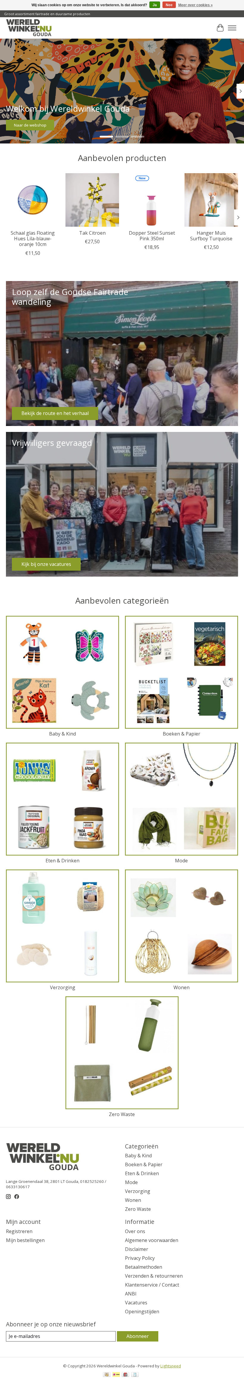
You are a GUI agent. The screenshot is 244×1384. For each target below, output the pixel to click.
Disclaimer (136, 1249)
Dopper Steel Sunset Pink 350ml (152, 236)
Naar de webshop (30, 125)
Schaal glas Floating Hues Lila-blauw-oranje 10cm (33, 238)
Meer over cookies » (195, 5)
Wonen (181, 987)
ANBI (131, 1293)
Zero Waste (122, 1114)
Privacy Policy (140, 1258)
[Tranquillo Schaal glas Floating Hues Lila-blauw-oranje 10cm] (33, 200)
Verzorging (62, 987)
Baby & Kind (62, 733)
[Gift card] (125, 1375)
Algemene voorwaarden (151, 1240)
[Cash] (106, 1375)
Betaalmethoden (143, 1267)
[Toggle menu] (232, 28)
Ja (155, 5)
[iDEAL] (116, 1375)
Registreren (19, 1231)
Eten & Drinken (62, 860)
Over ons (135, 1231)
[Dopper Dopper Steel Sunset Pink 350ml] (152, 200)
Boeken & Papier (181, 733)
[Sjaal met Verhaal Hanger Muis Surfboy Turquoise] (211, 200)
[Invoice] (135, 1375)
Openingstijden (142, 1311)
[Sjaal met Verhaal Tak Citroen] (92, 200)
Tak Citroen (92, 233)
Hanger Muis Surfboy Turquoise (211, 236)
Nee (169, 5)
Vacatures (136, 1302)
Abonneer (137, 1336)
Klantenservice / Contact (152, 1285)
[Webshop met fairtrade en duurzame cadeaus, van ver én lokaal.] (28, 28)
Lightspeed (170, 1366)
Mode (181, 860)
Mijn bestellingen (25, 1240)
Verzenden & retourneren (154, 1276)
